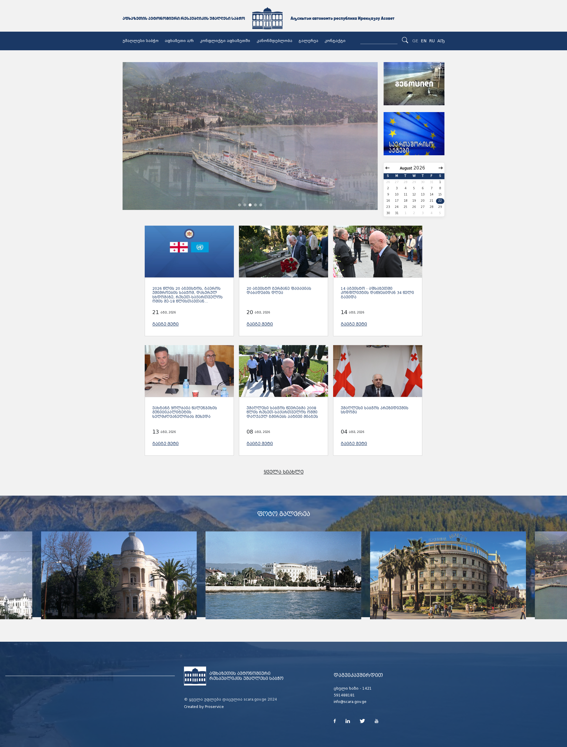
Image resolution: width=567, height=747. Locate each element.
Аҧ (440, 40)
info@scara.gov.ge (350, 702)
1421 (367, 688)
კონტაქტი (335, 41)
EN (423, 40)
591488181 (344, 695)
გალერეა (308, 41)
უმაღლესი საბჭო (141, 41)
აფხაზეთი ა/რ (179, 41)
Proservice (214, 707)
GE (415, 40)
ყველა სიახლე (284, 472)
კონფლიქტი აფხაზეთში (225, 41)
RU (432, 40)
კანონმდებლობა (274, 41)
